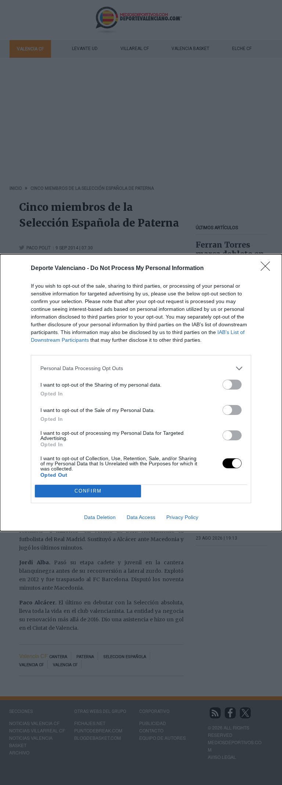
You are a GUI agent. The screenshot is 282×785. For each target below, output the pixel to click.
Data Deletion (100, 517)
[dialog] (141, 392)
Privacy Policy (182, 517)
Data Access (141, 517)
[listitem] (141, 368)
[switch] (232, 385)
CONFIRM (88, 491)
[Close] (268, 269)
